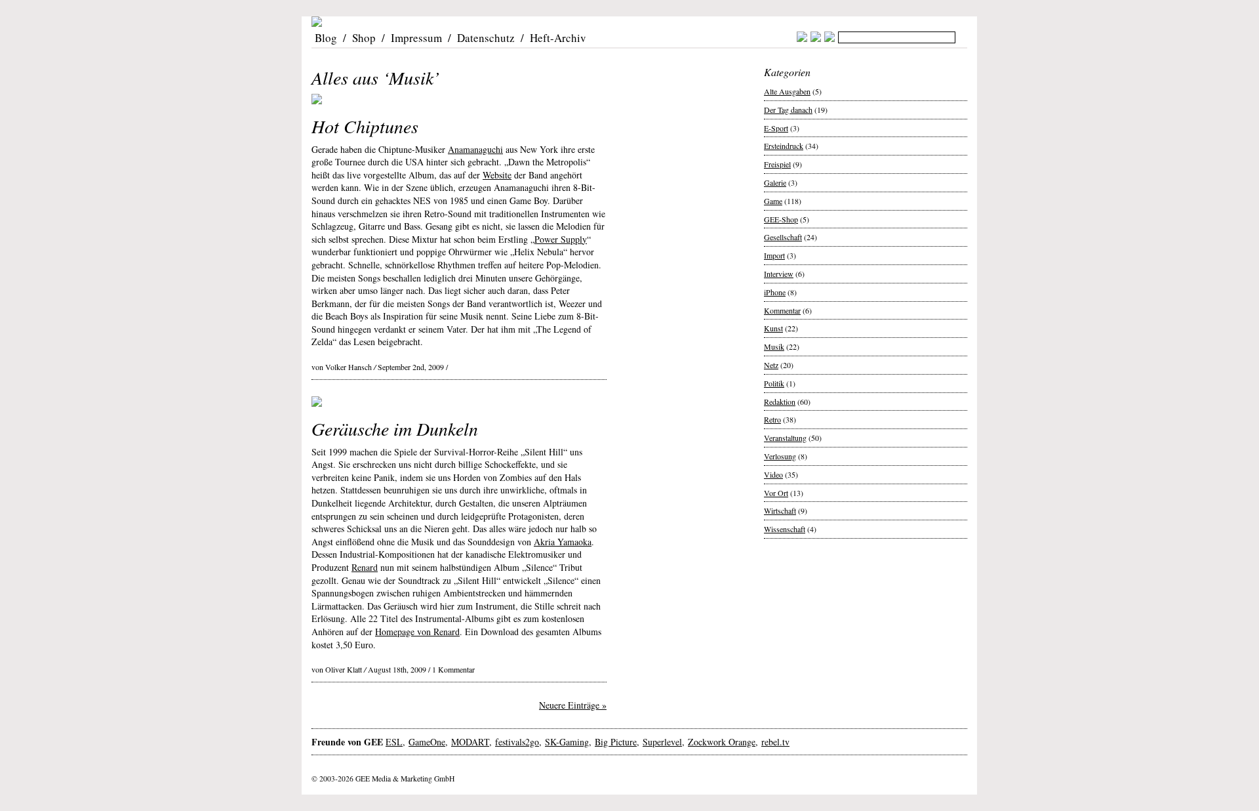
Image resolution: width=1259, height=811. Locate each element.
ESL (394, 742)
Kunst (773, 328)
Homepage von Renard (417, 631)
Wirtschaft (780, 510)
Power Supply (560, 239)
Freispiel (777, 164)
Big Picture (616, 742)
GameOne (427, 742)
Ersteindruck (783, 145)
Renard (364, 567)
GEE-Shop (781, 219)
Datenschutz (486, 37)
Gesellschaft (783, 237)
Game (773, 201)
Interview (778, 273)
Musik (774, 346)
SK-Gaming (567, 742)
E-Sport (776, 128)
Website (497, 175)
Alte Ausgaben (787, 91)
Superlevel (662, 742)
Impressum (416, 37)
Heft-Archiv (558, 37)
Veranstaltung (785, 437)
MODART (470, 742)
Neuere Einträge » (573, 705)
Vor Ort (776, 493)
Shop (364, 37)
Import (774, 255)
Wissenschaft (784, 529)
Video (773, 474)
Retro (772, 419)
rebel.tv (775, 742)
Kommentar (782, 310)
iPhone (775, 292)
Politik (774, 383)
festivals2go (517, 742)
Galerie (775, 182)
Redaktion (779, 401)
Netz (771, 365)
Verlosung (780, 456)
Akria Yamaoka (562, 541)
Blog (326, 37)
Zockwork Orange (721, 742)
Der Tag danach (788, 109)
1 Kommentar (453, 669)
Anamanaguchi (475, 149)
